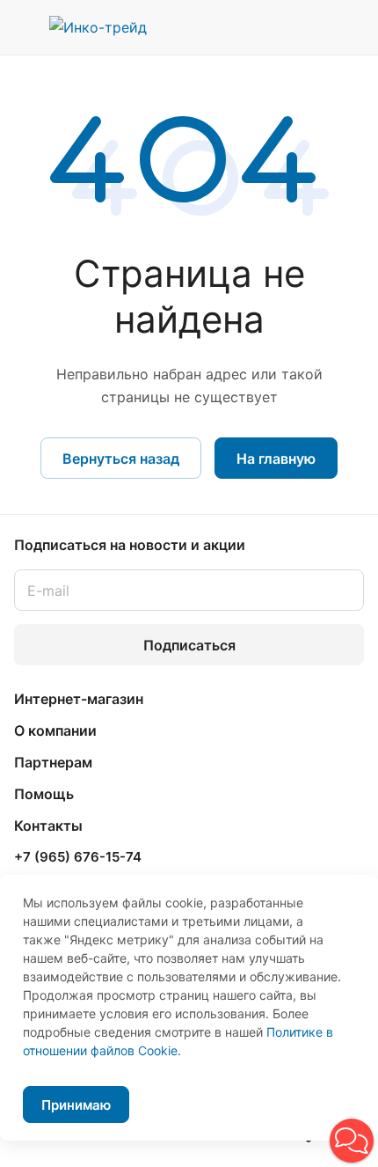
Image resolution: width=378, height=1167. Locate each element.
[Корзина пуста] (350, 27)
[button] (352, 1141)
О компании (55, 730)
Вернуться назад (120, 458)
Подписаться (189, 645)
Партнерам (53, 762)
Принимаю (76, 1105)
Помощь (44, 794)
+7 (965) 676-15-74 (78, 857)
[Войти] (315, 27)
